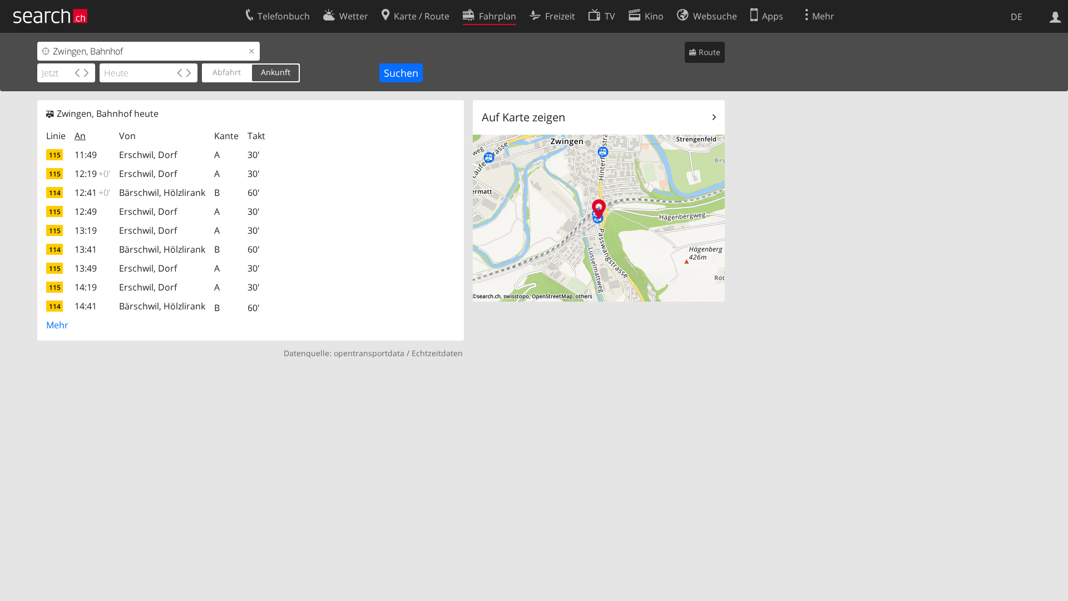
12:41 (92, 192)
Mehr (57, 325)
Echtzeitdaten (437, 353)
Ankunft (275, 72)
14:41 (86, 306)
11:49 (86, 155)
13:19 (86, 230)
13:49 (86, 268)
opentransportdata (369, 353)
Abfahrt (226, 72)
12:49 (86, 211)
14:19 (86, 287)
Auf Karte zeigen (523, 117)
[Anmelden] (1055, 16)
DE (1016, 17)
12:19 (92, 174)
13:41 (86, 249)
